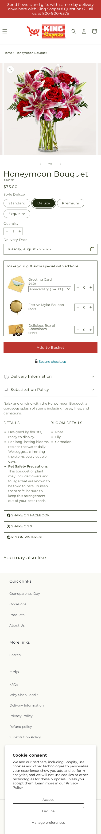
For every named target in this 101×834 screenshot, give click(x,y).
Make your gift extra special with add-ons (42, 266)
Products (16, 615)
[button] (74, 31)
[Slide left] (40, 164)
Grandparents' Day (24, 593)
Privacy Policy (21, 716)
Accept (48, 800)
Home (8, 52)
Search (15, 655)
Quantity (11, 223)
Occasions (17, 604)
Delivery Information (26, 705)
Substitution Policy (25, 737)
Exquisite (16, 214)
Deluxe (43, 203)
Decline (48, 811)
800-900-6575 (55, 13)
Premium (70, 203)
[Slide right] (61, 164)
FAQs (13, 684)
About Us (17, 625)
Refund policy (20, 727)
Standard (16, 203)
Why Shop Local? (23, 695)
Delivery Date (15, 240)
